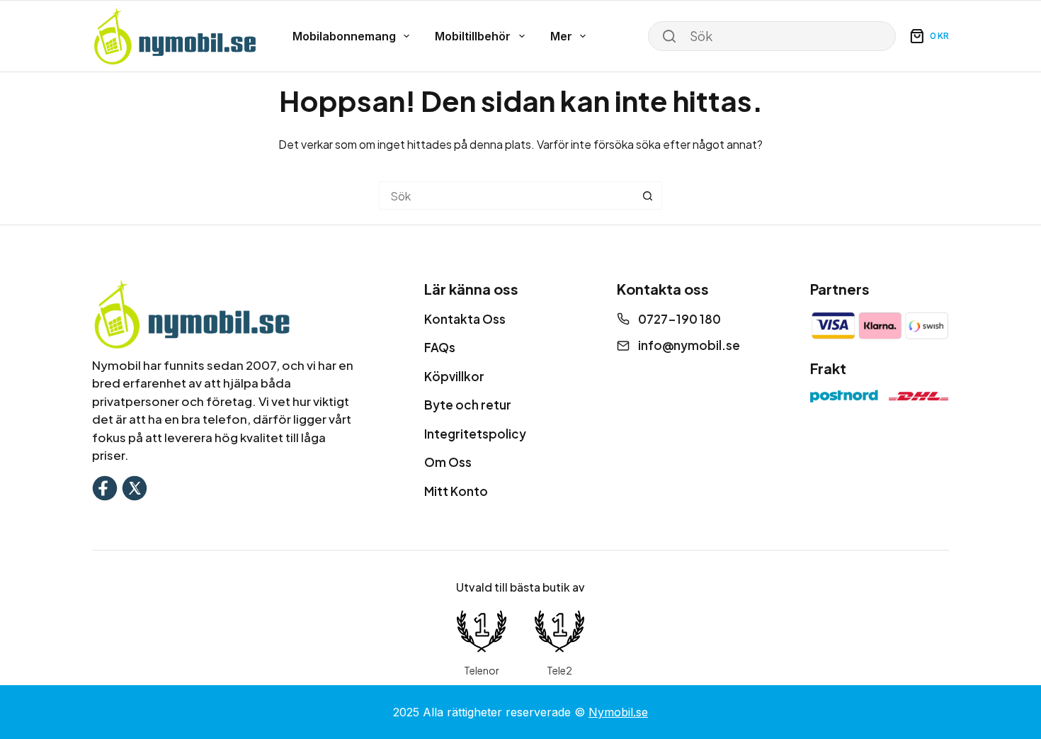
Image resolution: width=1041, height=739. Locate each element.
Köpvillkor (454, 376)
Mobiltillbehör (473, 36)
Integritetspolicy (475, 433)
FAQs (439, 347)
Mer (561, 36)
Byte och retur (467, 404)
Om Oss (448, 462)
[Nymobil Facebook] (105, 486)
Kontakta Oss (465, 319)
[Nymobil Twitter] (134, 486)
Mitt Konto (456, 491)
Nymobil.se (618, 712)
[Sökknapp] (648, 195)
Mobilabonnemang (344, 36)
